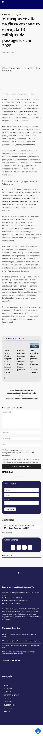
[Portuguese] (11, 667)
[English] (4, 667)
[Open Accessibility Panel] (38, 731)
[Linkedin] (24, 547)
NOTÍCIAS (6, 15)
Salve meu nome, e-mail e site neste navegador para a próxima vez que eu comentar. (18, 452)
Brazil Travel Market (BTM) (19, 528)
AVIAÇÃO (17, 15)
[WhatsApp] (26, 60)
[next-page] (9, 378)
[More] (31, 60)
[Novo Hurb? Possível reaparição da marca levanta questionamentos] (8, 345)
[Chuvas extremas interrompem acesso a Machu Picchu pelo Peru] (21, 345)
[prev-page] (5, 378)
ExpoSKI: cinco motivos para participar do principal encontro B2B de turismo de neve (18, 652)
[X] (16, 60)
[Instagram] (19, 547)
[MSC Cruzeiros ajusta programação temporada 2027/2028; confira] (34, 345)
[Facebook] (11, 60)
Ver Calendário (7, 533)
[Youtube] (30, 547)
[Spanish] (14, 667)
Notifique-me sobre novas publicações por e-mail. (21, 462)
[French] (7, 667)
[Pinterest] (21, 60)
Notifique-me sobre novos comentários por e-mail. (21, 459)
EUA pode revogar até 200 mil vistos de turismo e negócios (20, 641)
